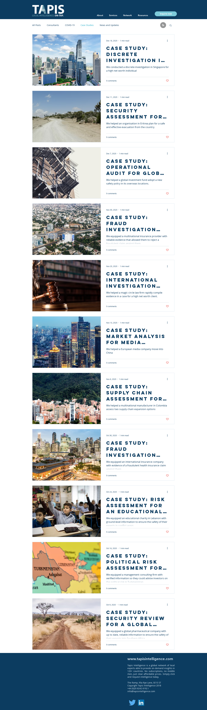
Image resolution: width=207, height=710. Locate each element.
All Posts (36, 25)
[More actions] (168, 40)
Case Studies (87, 25)
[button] (143, 15)
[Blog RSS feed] (163, 25)
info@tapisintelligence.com (141, 691)
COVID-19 (70, 25)
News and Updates (109, 25)
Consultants (53, 25)
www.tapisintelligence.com (150, 659)
